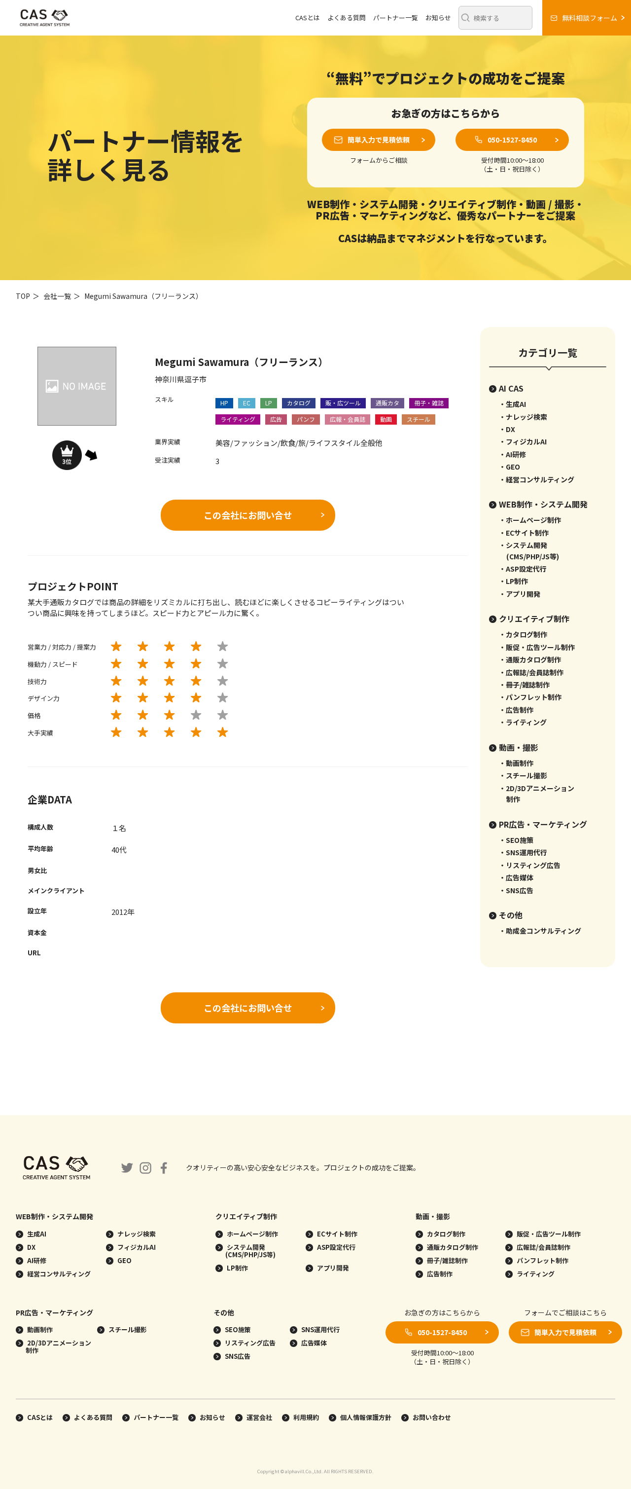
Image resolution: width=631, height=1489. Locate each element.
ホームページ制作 (251, 1233)
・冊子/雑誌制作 (524, 685)
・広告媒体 (516, 877)
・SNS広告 (516, 890)
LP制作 (236, 1267)
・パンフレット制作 (530, 697)
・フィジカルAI (523, 441)
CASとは (307, 17)
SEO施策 (237, 1329)
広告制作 (439, 1273)
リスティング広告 (249, 1342)
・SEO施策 (516, 840)
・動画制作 (516, 763)
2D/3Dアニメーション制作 (58, 1346)
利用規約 (306, 1417)
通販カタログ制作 (451, 1247)
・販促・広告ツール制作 (537, 647)
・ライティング (523, 722)
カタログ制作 (445, 1233)
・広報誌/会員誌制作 (531, 672)
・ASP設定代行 (523, 569)
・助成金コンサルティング (540, 931)
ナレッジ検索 (136, 1233)
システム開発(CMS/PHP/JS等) (250, 1250)
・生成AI (512, 404)
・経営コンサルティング (536, 479)
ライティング (535, 1273)
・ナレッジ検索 (523, 417)
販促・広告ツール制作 (548, 1233)
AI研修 (36, 1260)
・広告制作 (516, 710)
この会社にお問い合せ (248, 514)
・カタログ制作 (523, 634)
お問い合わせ (432, 1417)
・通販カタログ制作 (530, 659)
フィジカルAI (136, 1247)
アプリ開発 (332, 1267)
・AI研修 (512, 454)
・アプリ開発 (519, 594)
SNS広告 (236, 1356)
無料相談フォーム (589, 18)
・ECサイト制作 (524, 533)
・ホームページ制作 (530, 520)
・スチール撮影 (523, 775)
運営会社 (259, 1417)
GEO (124, 1260)
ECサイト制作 (336, 1233)
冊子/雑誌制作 (446, 1260)
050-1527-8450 (512, 140)
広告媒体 (313, 1342)
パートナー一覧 (395, 17)
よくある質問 (346, 17)
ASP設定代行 (335, 1247)
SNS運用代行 (320, 1329)
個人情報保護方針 (365, 1417)
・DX (507, 429)
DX (30, 1247)
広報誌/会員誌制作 (542, 1247)
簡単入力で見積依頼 (379, 140)
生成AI (36, 1233)
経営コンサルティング (58, 1273)
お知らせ (438, 17)
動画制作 (39, 1329)
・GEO (509, 467)
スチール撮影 (127, 1329)
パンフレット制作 (541, 1260)
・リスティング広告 (530, 865)
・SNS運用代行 (523, 852)
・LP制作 (513, 581)
